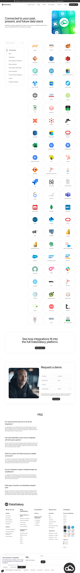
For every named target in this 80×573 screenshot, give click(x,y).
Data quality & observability (15, 67)
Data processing (12, 64)
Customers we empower (23, 530)
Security (52, 569)
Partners (36, 513)
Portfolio (8, 526)
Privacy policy (40, 569)
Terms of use (46, 569)
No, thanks (5, 567)
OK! (21, 567)
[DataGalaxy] (6, 4)
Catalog (7, 513)
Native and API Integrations (38, 517)
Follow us (65, 539)
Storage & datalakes (13, 81)
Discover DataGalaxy (68, 513)
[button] (2, 571)
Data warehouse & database (15, 74)
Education (51, 513)
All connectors (12, 50)
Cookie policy (32, 569)
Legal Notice (26, 569)
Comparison (52, 530)
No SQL (10, 78)
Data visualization (13, 71)
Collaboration (12, 57)
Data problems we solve (24, 515)
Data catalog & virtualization (15, 60)
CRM (10, 53)
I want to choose (13, 567)
